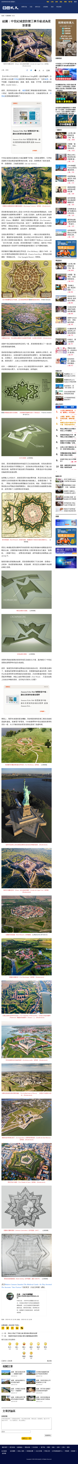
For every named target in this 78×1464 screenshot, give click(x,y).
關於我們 (4, 1447)
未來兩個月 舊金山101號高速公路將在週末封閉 (71, 233)
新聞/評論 (24, 6)
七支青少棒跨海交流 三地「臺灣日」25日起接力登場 (71, 135)
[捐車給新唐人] (66, 55)
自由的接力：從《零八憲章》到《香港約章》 (69, 388)
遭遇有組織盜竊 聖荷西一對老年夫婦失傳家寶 (71, 222)
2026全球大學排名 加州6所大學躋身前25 (71, 298)
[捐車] (66, 257)
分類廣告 (45, 6)
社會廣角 (8, 15)
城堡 (46, 79)
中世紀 (16, 79)
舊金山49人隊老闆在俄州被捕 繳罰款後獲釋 (71, 157)
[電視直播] (66, 568)
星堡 (30, 299)
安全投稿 (35, 1447)
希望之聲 (47, 1451)
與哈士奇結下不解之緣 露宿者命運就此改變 (22, 1333)
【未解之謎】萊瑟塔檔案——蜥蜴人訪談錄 (71, 288)
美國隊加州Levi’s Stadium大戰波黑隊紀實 (70, 382)
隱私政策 (27, 1447)
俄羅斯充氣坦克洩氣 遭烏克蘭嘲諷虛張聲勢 (23, 1336)
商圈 (65, 1)
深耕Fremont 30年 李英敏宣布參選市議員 (72, 320)
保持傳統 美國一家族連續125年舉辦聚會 (70, 499)
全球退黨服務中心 (57, 1451)
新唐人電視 (21, 1451)
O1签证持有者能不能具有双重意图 (71, 309)
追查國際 (12, 1451)
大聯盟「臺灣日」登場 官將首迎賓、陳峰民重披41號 (72, 146)
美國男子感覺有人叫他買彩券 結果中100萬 (70, 493)
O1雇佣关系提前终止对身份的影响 (71, 331)
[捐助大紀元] (66, 553)
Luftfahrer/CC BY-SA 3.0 (40, 934)
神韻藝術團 (30, 1451)
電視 (48, 1)
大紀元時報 (38, 1451)
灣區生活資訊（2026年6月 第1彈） (72, 350)
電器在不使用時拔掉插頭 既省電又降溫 (70, 511)
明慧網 (67, 1451)
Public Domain (46, 299)
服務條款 (20, 1447)
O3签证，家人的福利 (71, 341)
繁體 (75, 1)
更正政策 (12, 1447)
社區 (31, 6)
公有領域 (30, 458)
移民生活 (37, 6)
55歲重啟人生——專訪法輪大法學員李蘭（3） (69, 376)
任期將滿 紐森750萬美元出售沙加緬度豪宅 (71, 211)
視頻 (52, 6)
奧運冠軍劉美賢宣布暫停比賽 (71, 189)
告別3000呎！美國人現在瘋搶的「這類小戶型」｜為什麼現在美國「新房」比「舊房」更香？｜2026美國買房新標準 (71, 361)
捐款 (61, 1)
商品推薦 (58, 6)
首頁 (2, 15)
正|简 (48, 70)
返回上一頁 (26, 1438)
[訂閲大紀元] (66, 525)
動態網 (73, 1451)
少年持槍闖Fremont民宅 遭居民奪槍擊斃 (72, 168)
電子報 (70, 1)
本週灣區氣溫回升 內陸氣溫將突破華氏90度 (71, 178)
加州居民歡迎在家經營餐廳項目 (71, 200)
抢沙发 (49, 1361)
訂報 (52, 1)
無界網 (4, 1453)
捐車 (56, 1)
